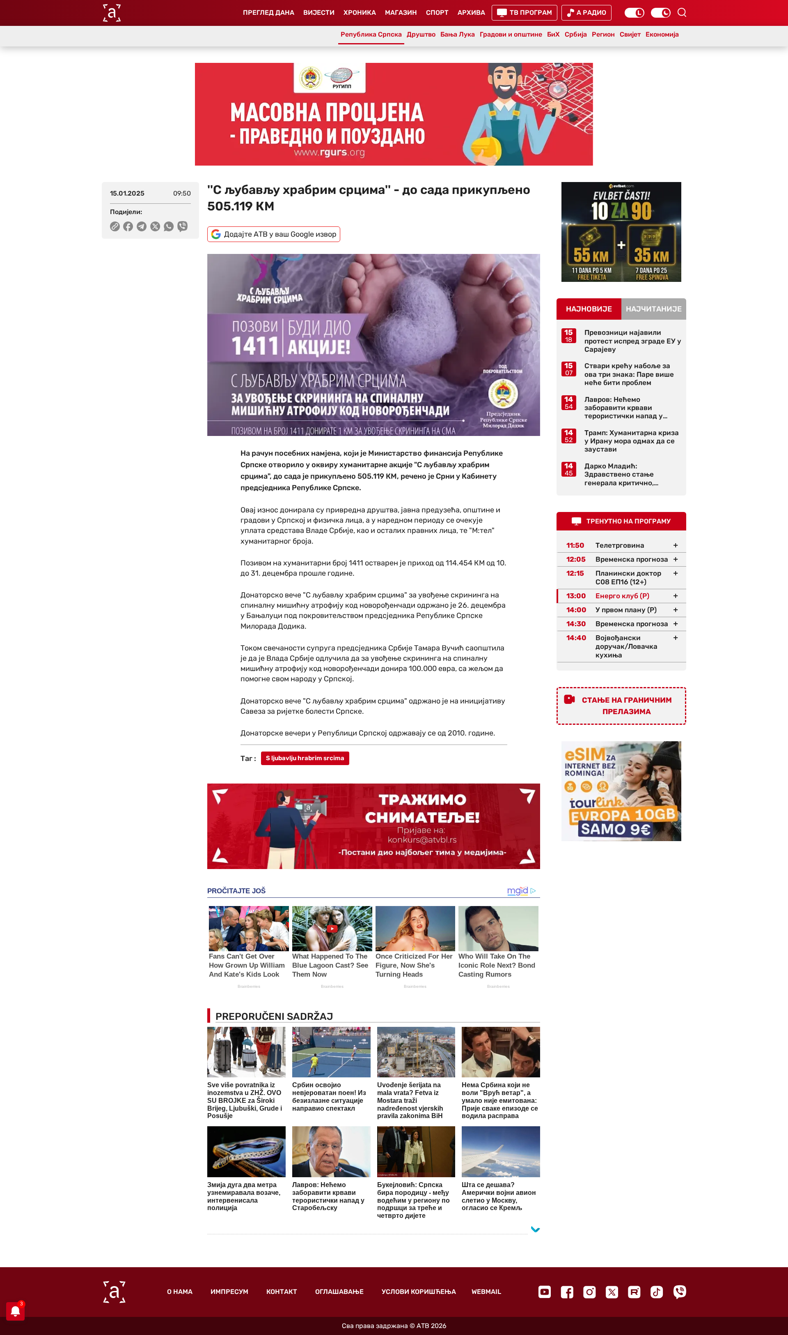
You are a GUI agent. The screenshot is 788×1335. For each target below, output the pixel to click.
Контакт (281, 1292)
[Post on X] (155, 226)
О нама (179, 1292)
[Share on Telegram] (142, 226)
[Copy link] (115, 226)
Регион (603, 34)
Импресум (229, 1292)
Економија (662, 34)
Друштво (421, 34)
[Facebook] (567, 1292)
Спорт (437, 12)
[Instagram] (589, 1292)
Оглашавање (339, 1292)
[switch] (634, 13)
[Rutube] (634, 1292)
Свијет (630, 34)
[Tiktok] (657, 1292)
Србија (576, 34)
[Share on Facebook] (128, 226)
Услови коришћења (419, 1292)
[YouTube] (544, 1292)
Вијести (318, 12)
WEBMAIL (486, 1292)
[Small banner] (621, 232)
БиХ (553, 34)
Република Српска (371, 34)
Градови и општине (511, 34)
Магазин (401, 12)
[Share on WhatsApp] (169, 226)
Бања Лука (457, 34)
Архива (471, 12)
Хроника (360, 12)
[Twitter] (612, 1292)
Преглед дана (268, 12)
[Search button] (681, 12)
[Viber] (679, 1292)
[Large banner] (394, 114)
